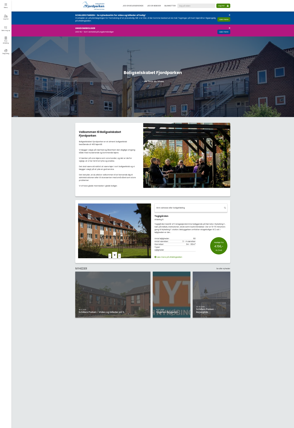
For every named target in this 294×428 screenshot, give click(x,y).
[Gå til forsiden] (93, 5)
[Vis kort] (114, 255)
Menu (6, 7)
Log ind (5, 19)
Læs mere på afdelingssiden (169, 257)
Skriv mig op (5, 30)
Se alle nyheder (223, 268)
